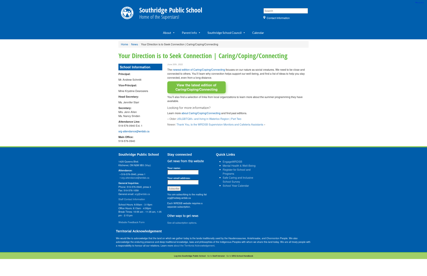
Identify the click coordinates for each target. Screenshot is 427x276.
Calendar (258, 32)
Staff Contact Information (131, 199)
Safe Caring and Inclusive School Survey (238, 180)
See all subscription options (181, 222)
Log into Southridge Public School (190, 255)
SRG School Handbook (242, 255)
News (134, 44)
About (167, 32)
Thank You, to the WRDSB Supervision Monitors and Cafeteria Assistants (219, 124)
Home (124, 44)
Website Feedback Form (131, 222)
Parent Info (189, 32)
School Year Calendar (236, 186)
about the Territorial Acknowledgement (194, 245)
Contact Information (278, 18)
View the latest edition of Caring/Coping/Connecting (196, 87)
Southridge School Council (224, 32)
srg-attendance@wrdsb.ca (133, 131)
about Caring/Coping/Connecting (201, 113)
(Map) (148, 165)
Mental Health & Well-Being (239, 166)
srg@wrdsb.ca (142, 194)
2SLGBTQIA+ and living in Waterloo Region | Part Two (209, 119)
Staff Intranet (218, 255)
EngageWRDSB (232, 162)
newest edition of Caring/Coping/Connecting (199, 70)
